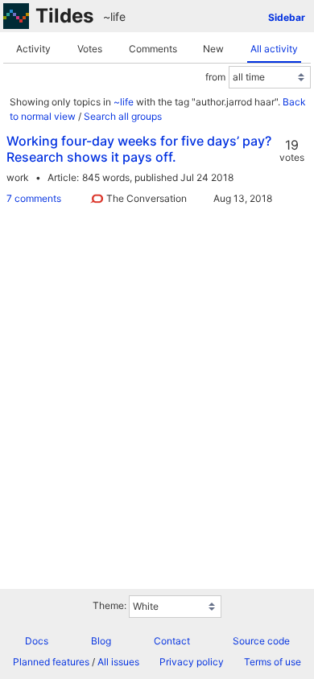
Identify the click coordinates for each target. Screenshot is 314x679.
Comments (153, 49)
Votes (89, 49)
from (215, 77)
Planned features (51, 662)
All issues (118, 662)
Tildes (64, 15)
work (17, 177)
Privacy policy (191, 662)
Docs (36, 641)
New (213, 49)
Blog (101, 641)
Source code (261, 641)
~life (114, 16)
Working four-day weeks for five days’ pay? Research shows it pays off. (138, 149)
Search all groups (123, 116)
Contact (172, 641)
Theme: (109, 605)
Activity (33, 49)
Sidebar (286, 17)
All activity (274, 49)
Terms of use (272, 662)
